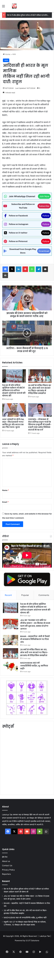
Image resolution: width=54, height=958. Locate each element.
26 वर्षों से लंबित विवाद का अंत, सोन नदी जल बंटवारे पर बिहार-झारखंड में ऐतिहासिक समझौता (39, 389)
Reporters (6, 874)
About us (6, 861)
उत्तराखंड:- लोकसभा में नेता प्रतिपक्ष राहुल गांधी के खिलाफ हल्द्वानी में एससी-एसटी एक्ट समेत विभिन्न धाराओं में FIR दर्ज (39, 424)
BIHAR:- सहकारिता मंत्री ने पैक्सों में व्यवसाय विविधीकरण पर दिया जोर (35, 639)
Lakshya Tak (44, 936)
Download (44, 251)
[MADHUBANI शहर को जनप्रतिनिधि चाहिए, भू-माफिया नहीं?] (10, 666)
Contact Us (7, 865)
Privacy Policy (8, 870)
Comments (43, 595)
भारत (14, 54)
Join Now (44, 196)
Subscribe (44, 206)
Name (5, 490)
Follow (46, 215)
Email (5, 502)
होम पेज (4, 857)
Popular (25, 595)
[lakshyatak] (14, 6)
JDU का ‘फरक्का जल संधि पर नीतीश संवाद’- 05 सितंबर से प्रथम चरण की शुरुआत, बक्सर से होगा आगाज (35, 624)
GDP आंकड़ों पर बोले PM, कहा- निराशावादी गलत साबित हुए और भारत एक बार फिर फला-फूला (13, 423)
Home (7, 54)
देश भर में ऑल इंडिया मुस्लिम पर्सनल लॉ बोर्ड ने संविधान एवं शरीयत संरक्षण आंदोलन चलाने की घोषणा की (13, 390)
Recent (8, 595)
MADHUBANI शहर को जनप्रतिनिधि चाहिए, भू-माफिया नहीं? (34, 665)
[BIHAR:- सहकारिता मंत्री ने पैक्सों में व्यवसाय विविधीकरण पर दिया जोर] (10, 640)
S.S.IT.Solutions (32, 940)
